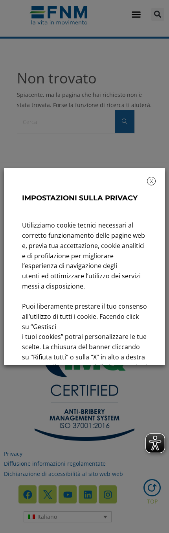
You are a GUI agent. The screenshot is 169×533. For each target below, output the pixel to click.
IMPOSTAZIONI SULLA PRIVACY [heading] (80, 198)
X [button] (151, 181)
